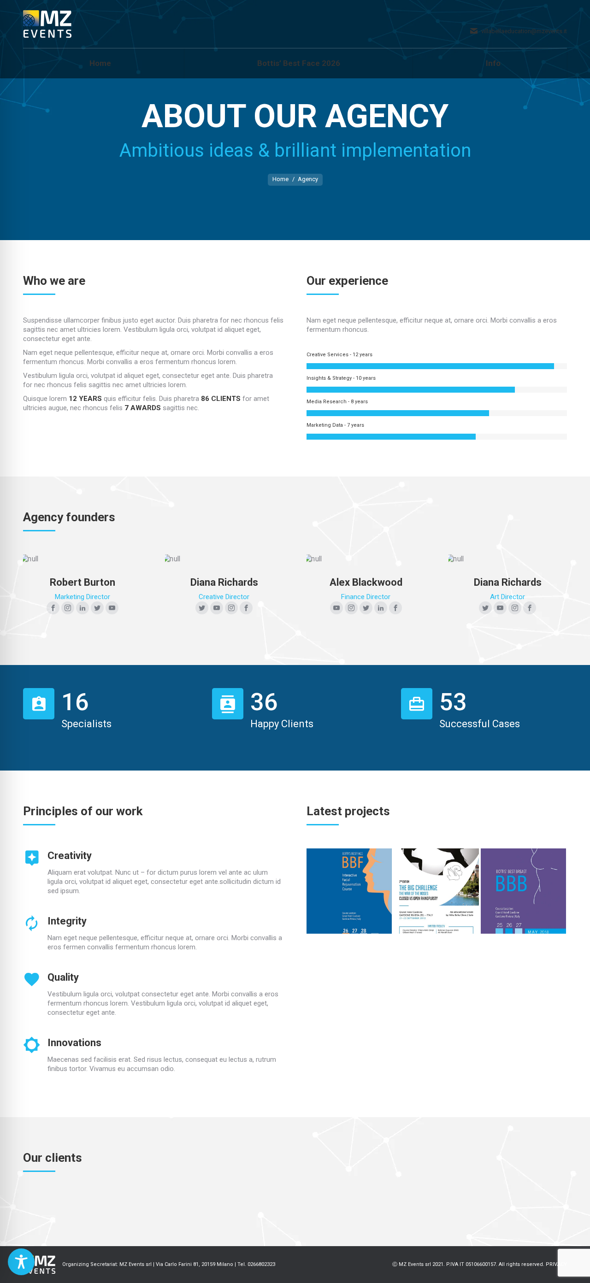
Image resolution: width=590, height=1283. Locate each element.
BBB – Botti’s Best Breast (524, 891)
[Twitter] (97, 607)
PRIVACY (556, 1264)
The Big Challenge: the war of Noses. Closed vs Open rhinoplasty (436, 891)
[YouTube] (112, 607)
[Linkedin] (82, 607)
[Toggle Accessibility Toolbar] (21, 1262)
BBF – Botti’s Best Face (349, 891)
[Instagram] (67, 607)
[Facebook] (53, 607)
